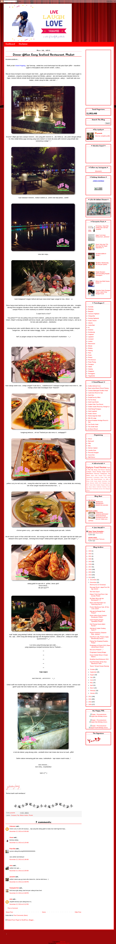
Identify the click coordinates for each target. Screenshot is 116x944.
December (93, 579)
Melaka (90, 348)
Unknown (13, 826)
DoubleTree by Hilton (94, 397)
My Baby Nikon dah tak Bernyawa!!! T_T (97, 599)
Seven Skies (93, 485)
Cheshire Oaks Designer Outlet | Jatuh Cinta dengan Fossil (103, 292)
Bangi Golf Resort (99, 469)
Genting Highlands (93, 318)
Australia (90, 307)
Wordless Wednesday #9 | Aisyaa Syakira (102, 263)
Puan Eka (12, 848)
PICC (87, 485)
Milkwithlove (89, 473)
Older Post (78, 912)
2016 (90, 569)
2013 (90, 577)
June (91, 680)
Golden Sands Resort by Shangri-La (98, 406)
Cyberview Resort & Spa (95, 393)
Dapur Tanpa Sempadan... (96, 531)
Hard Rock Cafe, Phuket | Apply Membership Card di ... (99, 637)
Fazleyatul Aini (14, 888)
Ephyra (89, 467)
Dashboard (10, 44)
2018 (90, 564)
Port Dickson (92, 360)
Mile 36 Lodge (92, 418)
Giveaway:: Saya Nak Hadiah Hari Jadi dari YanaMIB (102, 227)
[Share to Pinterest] (28, 813)
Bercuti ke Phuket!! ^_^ (96, 649)
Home (44, 912)
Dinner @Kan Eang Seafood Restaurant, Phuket (98, 616)
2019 (90, 561)
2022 (90, 553)
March (92, 688)
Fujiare (88, 479)
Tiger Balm (89, 488)
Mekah (90, 346)
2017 (90, 567)
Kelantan (90, 330)
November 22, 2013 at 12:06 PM (19, 882)
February (93, 690)
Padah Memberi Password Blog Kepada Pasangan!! (102, 273)
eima (11, 865)
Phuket (31, 815)
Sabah (90, 366)
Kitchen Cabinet (92, 448)
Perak (90, 355)
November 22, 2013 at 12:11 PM (19, 904)
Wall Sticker (91, 457)
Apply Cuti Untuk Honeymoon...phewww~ (103, 236)
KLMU (91, 481)
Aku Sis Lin (92, 500)
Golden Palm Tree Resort (95, 404)
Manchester (91, 343)
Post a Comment (13, 908)
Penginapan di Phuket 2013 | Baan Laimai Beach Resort (100, 646)
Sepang (90, 369)
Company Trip (15, 815)
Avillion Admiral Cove (94, 386)
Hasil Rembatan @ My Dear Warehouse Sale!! (98, 662)
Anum (11, 837)
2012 (90, 696)
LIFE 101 (62, 941)
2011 (90, 699)
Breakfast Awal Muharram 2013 (99, 659)
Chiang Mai (91, 316)
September (93, 672)
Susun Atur (91, 455)
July (91, 677)
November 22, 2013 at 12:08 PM (19, 893)
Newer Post (9, 912)
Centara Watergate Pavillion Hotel (98, 390)
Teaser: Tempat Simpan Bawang (99, 666)
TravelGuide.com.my (97, 488)
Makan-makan (24, 815)
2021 (90, 556)
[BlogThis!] (23, 813)
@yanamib (98, 171)
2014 (90, 575)
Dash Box (91, 395)
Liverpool (90, 339)
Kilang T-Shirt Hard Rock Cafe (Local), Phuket (99, 595)
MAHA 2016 (98, 483)
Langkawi (91, 334)
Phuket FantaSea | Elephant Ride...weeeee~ (98, 633)
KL (89, 327)
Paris (89, 353)
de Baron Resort (93, 429)
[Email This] (21, 813)
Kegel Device (106, 471)
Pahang (90, 350)
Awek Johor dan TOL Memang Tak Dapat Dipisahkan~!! (102, 246)
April (91, 685)
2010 (90, 702)
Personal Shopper (93, 452)
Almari (90, 438)
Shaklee (98, 485)
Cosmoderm (96, 477)
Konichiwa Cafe (106, 481)
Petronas (96, 473)
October (92, 669)
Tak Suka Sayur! (95, 591)
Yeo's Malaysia (106, 488)
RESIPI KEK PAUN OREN (95, 533)
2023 (90, 551)
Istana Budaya (96, 471)
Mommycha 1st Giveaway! (98, 584)
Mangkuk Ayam (106, 483)
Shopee (103, 485)
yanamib (12, 876)
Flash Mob (107, 477)
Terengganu (91, 373)
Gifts (89, 443)
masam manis (92, 537)
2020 (90, 559)
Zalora (88, 490)
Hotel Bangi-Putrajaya (94, 409)
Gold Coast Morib (93, 402)
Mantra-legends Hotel (94, 416)
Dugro (101, 477)
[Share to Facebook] (26, 813)
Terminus (104, 487)
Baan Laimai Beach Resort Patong (98, 388)
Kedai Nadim (97, 481)
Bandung (90, 309)
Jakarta (90, 323)
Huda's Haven (92, 320)
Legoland (90, 336)
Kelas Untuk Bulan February (96, 539)
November (93, 582)
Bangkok (90, 311)
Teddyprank (103, 473)
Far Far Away (92, 399)
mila (11, 899)
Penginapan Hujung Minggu (98, 652)
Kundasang (91, 332)
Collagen (88, 471)
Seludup (108, 469)
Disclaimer (23, 44)
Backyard (91, 441)
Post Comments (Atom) (21, 915)
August (92, 674)
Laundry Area (92, 450)
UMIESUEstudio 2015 (62, 943)
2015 (90, 572)
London (90, 341)
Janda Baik (91, 325)
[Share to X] (24, 813)
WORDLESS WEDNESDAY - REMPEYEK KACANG (102, 503)
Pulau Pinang (92, 362)
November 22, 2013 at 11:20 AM (19, 842)
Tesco (108, 487)
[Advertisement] (98, 77)
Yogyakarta (91, 376)
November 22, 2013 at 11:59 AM (19, 870)
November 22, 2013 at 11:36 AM (19, 859)
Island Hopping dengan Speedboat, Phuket (96, 620)
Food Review (100, 467)
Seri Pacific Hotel (93, 424)
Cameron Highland (93, 313)
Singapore (91, 371)
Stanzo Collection (97, 487)
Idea (89, 445)
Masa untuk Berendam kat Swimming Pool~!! (97, 603)
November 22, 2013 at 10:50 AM (19, 831)
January (92, 693)
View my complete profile (102, 136)
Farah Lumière (92, 511)
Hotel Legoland (92, 411)
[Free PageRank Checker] (98, 189)
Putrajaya (91, 364)
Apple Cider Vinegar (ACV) (98, 475)
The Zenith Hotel (93, 426)
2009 (90, 704)
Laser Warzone (90, 483)
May (91, 682)
